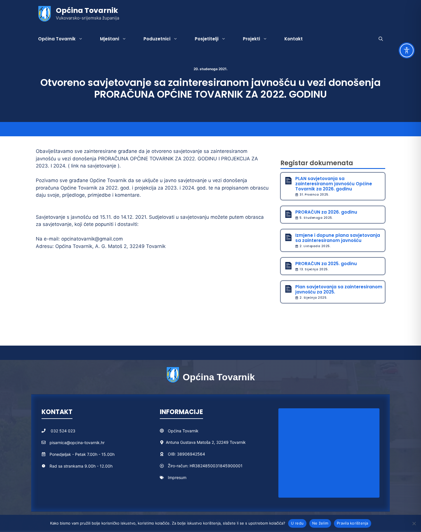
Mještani (109, 39)
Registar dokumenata (316, 163)
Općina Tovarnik (87, 10)
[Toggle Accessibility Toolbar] (406, 50)
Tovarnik (190, 430)
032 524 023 (63, 430)
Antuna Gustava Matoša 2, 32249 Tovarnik (206, 442)
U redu (297, 523)
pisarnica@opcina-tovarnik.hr (77, 442)
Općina (175, 430)
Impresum (177, 477)
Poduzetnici (156, 39)
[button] (381, 38)
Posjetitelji (207, 39)
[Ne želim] (414, 523)
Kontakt (293, 39)
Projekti (251, 39)
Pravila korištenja (352, 523)
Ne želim (320, 523)
